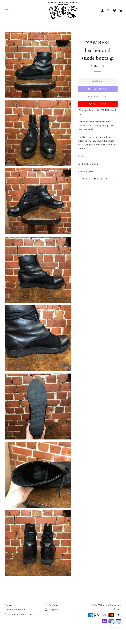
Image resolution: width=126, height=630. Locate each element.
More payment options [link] (97, 96)
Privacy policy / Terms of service (20, 614)
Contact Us (10, 605)
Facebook (53, 605)
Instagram (53, 609)
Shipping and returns (15, 609)
